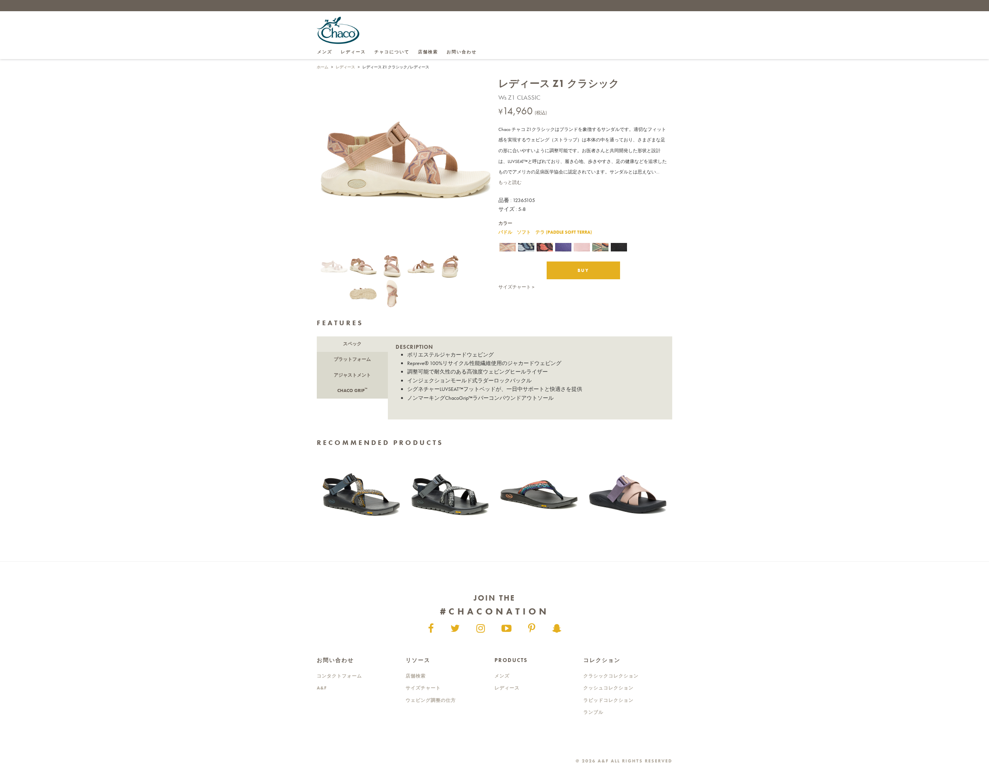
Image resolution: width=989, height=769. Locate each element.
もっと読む (510, 182)
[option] (361, 494)
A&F (322, 688)
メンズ (502, 676)
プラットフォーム (352, 359)
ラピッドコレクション (608, 700)
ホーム (322, 67)
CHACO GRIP (352, 390)
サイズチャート (514, 287)
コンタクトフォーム (339, 676)
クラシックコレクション (611, 676)
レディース (345, 67)
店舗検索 (428, 51)
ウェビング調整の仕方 (431, 700)
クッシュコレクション (608, 688)
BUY (583, 270)
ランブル (593, 712)
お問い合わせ (462, 51)
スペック (352, 344)
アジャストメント (352, 375)
